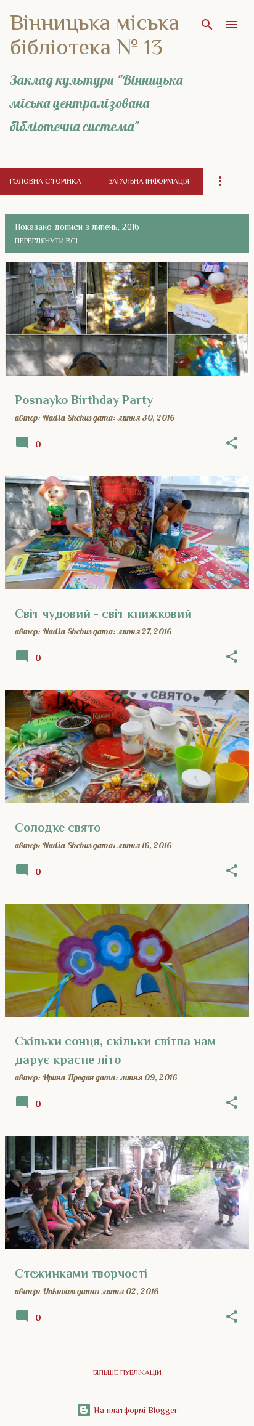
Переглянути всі (46, 241)
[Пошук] (207, 24)
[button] (231, 443)
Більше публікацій (127, 1372)
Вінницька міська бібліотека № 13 (94, 34)
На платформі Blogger (134, 1410)
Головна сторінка (45, 181)
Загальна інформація (149, 181)
